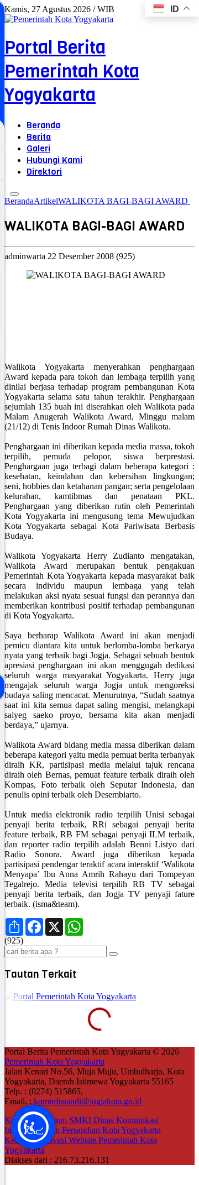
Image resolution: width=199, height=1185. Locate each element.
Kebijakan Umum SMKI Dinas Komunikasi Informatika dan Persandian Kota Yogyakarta (82, 1125)
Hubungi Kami (54, 160)
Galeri (38, 148)
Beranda (43, 125)
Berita (39, 137)
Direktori (44, 171)
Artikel (46, 201)
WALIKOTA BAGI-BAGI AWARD (124, 201)
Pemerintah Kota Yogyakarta (54, 1061)
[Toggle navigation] (14, 194)
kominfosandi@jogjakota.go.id (88, 1101)
